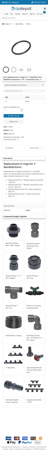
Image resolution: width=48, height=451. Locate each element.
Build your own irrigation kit (24, 449)
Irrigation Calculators (29, 447)
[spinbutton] (12, 110)
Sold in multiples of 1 (12, 107)
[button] (10, 2)
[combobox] (24, 18)
